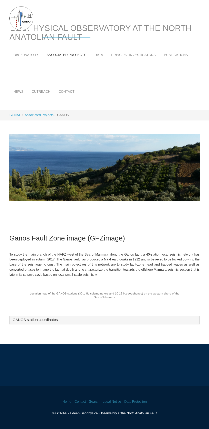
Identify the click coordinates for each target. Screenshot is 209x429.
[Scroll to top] (200, 420)
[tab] (104, 320)
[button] (17, 167)
